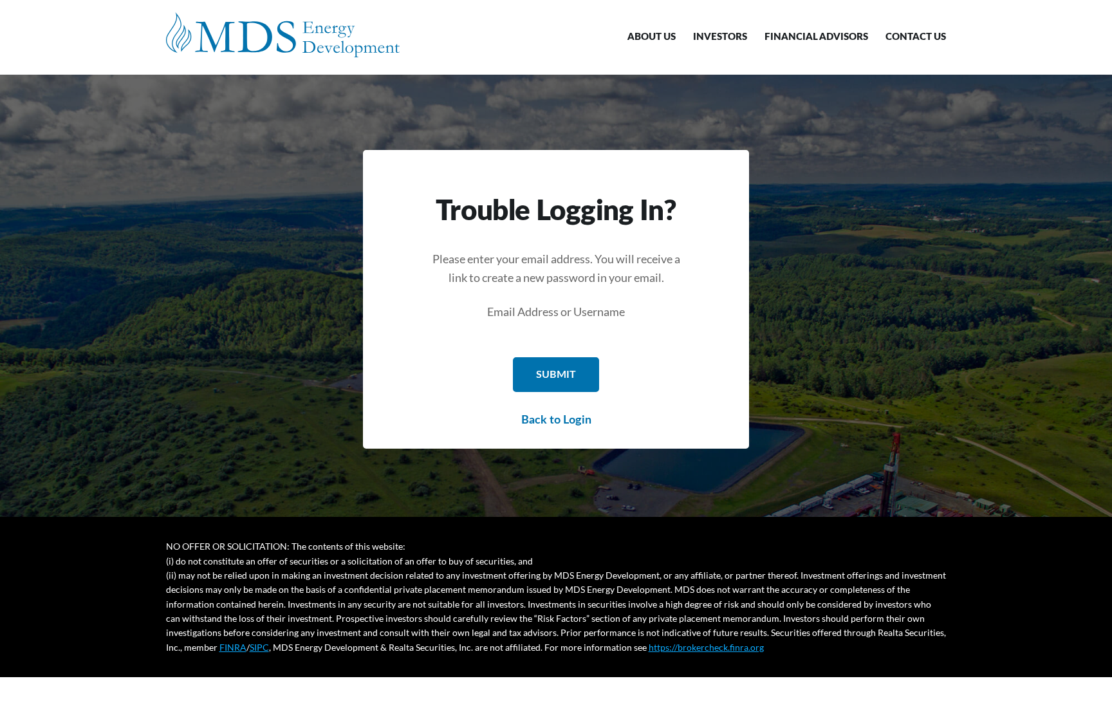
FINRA (232, 647)
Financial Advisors (816, 37)
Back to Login (556, 420)
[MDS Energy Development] (283, 34)
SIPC (259, 647)
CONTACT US (915, 37)
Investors (720, 37)
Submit (556, 374)
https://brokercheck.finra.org (706, 647)
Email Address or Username (556, 311)
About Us (651, 37)
